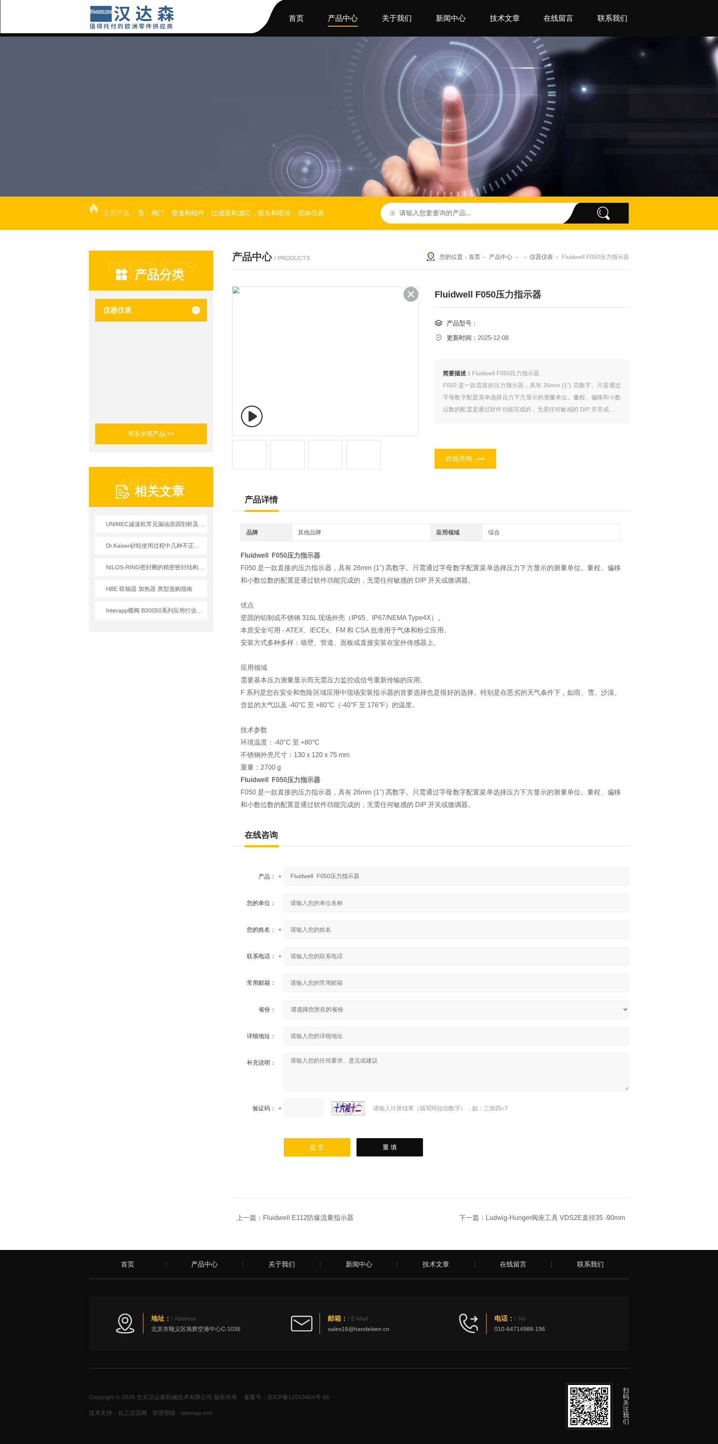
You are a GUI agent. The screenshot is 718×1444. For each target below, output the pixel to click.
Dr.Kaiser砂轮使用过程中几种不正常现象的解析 (155, 545)
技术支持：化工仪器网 (118, 1413)
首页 (296, 18)
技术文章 (505, 18)
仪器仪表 (117, 310)
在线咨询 (458, 458)
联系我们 (612, 18)
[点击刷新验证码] (348, 1108)
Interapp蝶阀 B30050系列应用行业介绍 (155, 610)
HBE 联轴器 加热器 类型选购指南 (149, 588)
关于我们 (397, 18)
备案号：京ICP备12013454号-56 (286, 1397)
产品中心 (343, 18)
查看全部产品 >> (151, 433)
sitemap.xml (196, 1413)
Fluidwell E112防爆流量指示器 (308, 1217)
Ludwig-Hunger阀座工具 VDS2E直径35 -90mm (555, 1217)
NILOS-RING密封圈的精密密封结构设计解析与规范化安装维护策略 (155, 567)
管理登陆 (163, 1413)
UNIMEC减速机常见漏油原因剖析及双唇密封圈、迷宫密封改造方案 (155, 524)
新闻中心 (451, 18)
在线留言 (558, 18)
